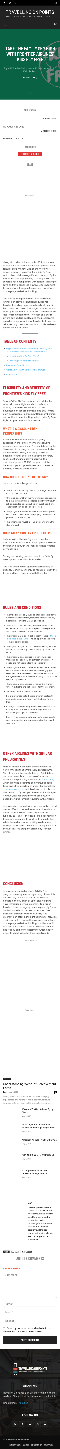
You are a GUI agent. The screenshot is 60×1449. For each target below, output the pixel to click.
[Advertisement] (30, 227)
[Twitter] (15, 3)
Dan (4, 1092)
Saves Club (47, 779)
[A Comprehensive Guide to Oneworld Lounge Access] (11, 1174)
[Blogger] (15, 1424)
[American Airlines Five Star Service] (11, 1144)
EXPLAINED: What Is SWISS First (38, 1155)
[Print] (44, 174)
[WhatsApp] (26, 174)
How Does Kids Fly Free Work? (24, 356)
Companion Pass (15, 789)
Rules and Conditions (16, 365)
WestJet (7, 1079)
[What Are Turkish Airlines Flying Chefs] (11, 1113)
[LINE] (53, 174)
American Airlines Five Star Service (39, 1140)
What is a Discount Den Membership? (28, 351)
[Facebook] (4, 3)
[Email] (35, 174)
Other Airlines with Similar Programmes (25, 369)
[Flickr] (30, 1424)
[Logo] (30, 1369)
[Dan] (15, 1221)
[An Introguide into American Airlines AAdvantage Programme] (11, 1128)
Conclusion (12, 374)
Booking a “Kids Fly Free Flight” (24, 360)
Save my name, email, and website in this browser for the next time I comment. (27, 1330)
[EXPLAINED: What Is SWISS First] (11, 1159)
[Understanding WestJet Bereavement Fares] (30, 1066)
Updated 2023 (27, 1252)
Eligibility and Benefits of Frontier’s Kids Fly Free (29, 348)
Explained (15, 1252)
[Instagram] (9, 3)
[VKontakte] (45, 1424)
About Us (23, 1402)
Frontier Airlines (30, 154)
